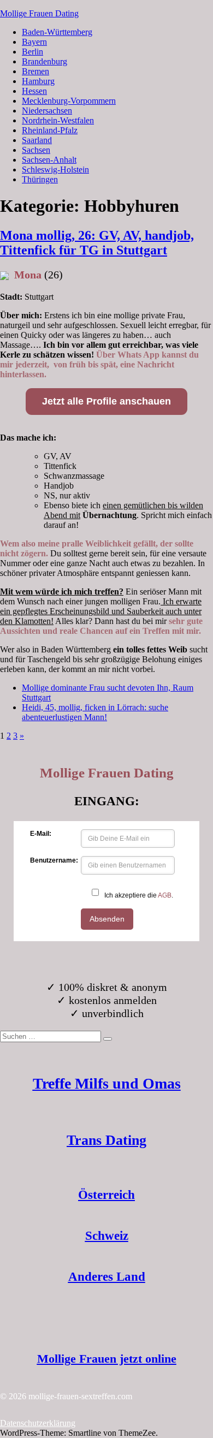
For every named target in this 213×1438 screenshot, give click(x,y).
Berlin (32, 51)
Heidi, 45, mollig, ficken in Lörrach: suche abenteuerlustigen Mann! (95, 712)
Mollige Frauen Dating (39, 13)
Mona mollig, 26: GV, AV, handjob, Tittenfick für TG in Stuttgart (97, 242)
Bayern (34, 41)
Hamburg (38, 81)
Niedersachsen (47, 110)
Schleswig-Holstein (55, 169)
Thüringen (40, 179)
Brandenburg (44, 61)
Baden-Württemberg (57, 32)
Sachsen (36, 150)
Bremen (35, 71)
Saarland (37, 140)
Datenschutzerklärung (37, 1423)
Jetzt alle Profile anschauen (106, 401)
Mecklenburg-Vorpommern (69, 100)
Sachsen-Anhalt (49, 159)
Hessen (34, 91)
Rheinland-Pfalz (50, 130)
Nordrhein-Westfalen (58, 120)
